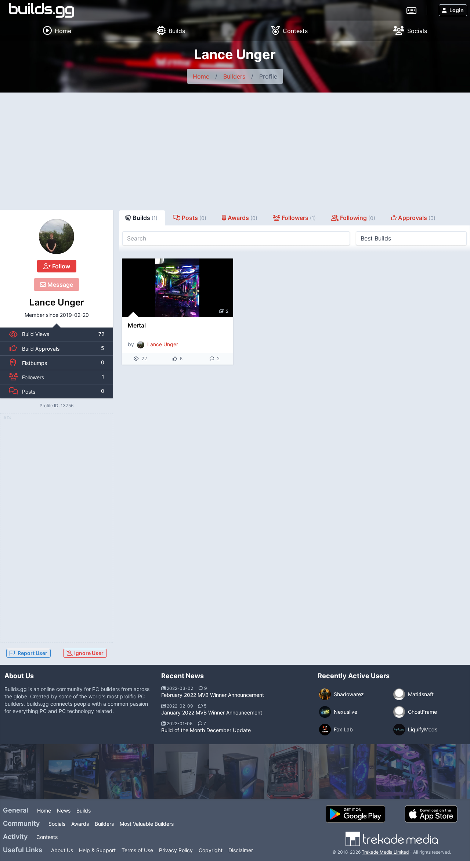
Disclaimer (240, 850)
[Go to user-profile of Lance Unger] (56, 236)
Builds (83, 810)
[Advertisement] (235, 147)
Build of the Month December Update (206, 730)
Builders (234, 76)
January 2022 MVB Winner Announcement (211, 712)
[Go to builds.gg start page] (41, 10)
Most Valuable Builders (147, 824)
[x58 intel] (235, 771)
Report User (32, 653)
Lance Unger (56, 302)
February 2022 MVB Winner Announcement (212, 695)
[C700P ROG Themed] (290, 771)
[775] (345, 771)
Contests (47, 837)
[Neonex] (400, 771)
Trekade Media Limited (385, 852)
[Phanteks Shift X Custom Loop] (124, 771)
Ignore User (88, 653)
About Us (62, 850)
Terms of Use (137, 850)
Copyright (211, 850)
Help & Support (97, 850)
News (63, 810)
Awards (80, 824)
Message (59, 284)
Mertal (137, 325)
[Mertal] (177, 287)
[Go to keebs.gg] (411, 10)
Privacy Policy (176, 850)
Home (201, 76)
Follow (60, 266)
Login (456, 10)
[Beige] (179, 771)
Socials (56, 824)
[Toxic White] (69, 771)
